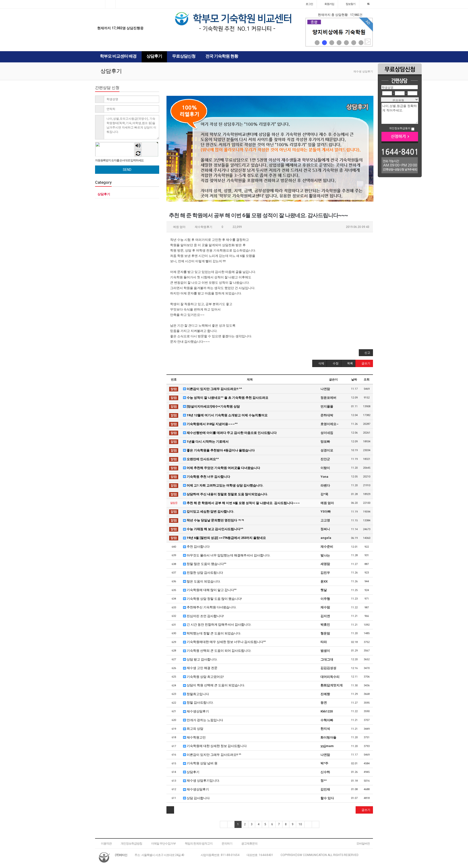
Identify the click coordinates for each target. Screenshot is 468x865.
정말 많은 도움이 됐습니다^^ (206, 564)
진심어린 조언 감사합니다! (205, 616)
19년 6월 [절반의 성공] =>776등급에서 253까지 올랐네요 (226, 538)
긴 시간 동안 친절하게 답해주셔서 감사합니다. (218, 624)
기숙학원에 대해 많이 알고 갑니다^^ (211, 590)
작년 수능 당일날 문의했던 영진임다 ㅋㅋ (215, 520)
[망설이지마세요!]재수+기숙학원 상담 (213, 406)
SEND (127, 170)
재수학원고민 (196, 737)
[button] (317, 42)
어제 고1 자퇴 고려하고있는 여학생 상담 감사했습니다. (224, 485)
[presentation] (310, 32)
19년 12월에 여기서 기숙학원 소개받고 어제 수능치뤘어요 (227, 415)
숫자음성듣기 (138, 146)
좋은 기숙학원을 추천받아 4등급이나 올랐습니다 (220, 450)
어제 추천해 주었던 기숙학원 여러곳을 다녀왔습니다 (223, 468)
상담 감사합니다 (198, 798)
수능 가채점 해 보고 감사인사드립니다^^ (214, 529)
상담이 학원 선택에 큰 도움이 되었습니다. (215, 685)
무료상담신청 (183, 56)
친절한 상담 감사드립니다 (204, 572)
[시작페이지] (100, 4)
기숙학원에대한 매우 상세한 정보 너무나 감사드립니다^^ (226, 642)
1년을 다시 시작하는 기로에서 (207, 441)
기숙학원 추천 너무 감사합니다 (208, 476)
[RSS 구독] (121, 4)
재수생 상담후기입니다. (203, 780)
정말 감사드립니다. (200, 702)
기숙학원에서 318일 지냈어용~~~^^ (212, 424)
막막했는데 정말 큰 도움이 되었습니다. (213, 633)
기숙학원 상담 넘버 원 (201, 763)
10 (300, 824)
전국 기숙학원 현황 (221, 56)
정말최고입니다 (197, 694)
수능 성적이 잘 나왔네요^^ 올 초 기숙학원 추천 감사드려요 (227, 397)
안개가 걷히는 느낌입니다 (204, 720)
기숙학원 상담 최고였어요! (205, 677)
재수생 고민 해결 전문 (201, 668)
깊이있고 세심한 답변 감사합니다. (210, 511)
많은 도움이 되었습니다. (203, 581)
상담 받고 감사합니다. (201, 659)
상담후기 (154, 56)
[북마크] (110, 4)
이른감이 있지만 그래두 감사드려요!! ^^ (214, 389)
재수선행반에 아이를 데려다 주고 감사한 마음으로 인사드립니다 (231, 433)
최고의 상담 (194, 728)
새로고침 (138, 153)
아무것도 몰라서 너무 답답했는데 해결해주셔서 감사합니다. (228, 555)
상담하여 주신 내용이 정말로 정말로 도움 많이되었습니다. (227, 494)
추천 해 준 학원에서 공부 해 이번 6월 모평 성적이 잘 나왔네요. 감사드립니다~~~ (243, 503)
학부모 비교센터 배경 (118, 56)
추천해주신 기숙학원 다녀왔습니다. (211, 607)
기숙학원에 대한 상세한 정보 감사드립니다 (216, 746)
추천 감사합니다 (198, 546)
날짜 (354, 379)
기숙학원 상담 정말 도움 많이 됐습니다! (214, 599)
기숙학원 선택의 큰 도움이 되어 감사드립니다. (218, 650)
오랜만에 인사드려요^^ (202, 459)
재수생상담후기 (197, 711)
